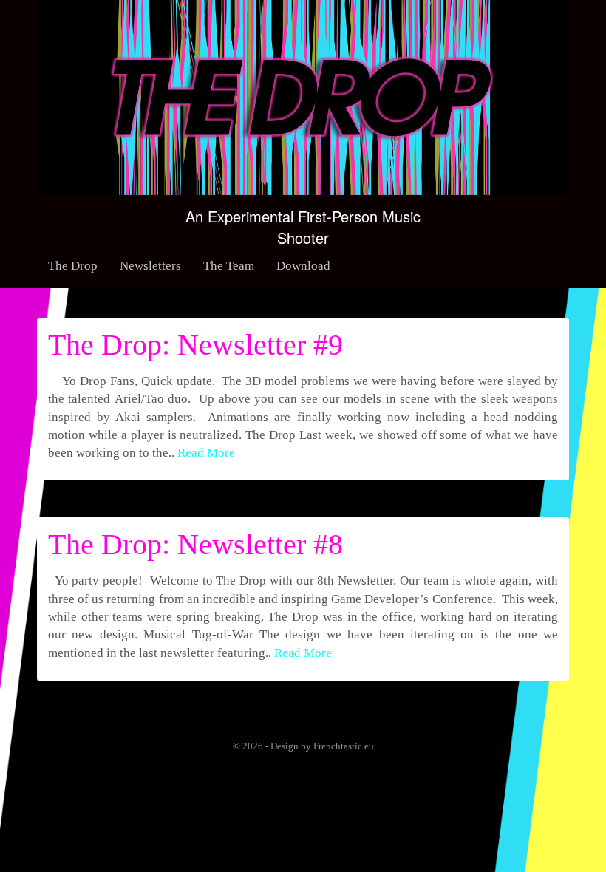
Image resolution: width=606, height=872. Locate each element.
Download (303, 266)
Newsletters (150, 266)
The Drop (73, 266)
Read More (206, 453)
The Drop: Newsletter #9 (195, 344)
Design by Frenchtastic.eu (322, 746)
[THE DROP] (303, 94)
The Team (228, 266)
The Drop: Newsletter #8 (195, 544)
